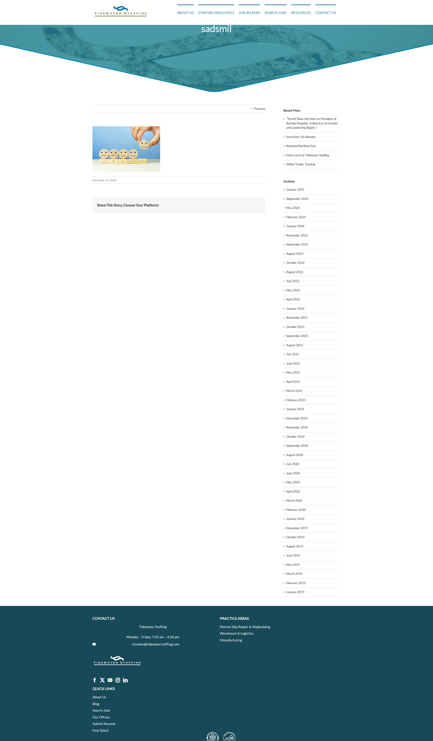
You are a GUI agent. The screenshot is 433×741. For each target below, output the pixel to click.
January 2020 (295, 519)
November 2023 (297, 235)
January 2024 (295, 226)
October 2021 (295, 327)
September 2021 (297, 336)
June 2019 (293, 555)
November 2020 (297, 427)
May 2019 (293, 564)
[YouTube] (110, 680)
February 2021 (296, 400)
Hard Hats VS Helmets (301, 137)
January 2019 (295, 592)
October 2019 (295, 537)
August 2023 (294, 253)
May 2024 (293, 208)
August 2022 (294, 272)
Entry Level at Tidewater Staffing (307, 155)
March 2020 (294, 500)
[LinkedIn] (125, 680)
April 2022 (293, 299)
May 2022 (293, 290)
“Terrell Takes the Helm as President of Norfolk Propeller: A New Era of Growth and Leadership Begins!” (311, 123)
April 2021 (293, 381)
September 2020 (297, 445)
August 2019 (294, 546)
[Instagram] (117, 680)
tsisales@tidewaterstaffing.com (155, 644)
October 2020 (295, 436)
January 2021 (295, 409)
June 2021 (293, 363)
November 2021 (297, 317)
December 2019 (297, 528)
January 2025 (295, 189)
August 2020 (294, 455)
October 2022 (295, 262)
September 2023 (297, 244)
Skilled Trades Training (300, 164)
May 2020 (293, 482)
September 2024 (297, 199)
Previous (259, 108)
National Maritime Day (301, 146)
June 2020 (293, 473)
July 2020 (292, 464)
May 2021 (293, 372)
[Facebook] (94, 680)
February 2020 (296, 510)
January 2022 (295, 308)
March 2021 (294, 391)
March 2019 (294, 573)
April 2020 (293, 491)
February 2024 (296, 217)
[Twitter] (102, 680)
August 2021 (294, 345)
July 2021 (292, 354)
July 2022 (292, 281)
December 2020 (297, 418)
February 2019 (296, 583)
